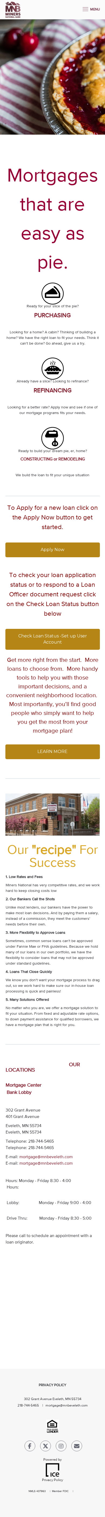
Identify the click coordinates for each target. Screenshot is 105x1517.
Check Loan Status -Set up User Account (53, 639)
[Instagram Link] (61, 1447)
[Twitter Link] (45, 1447)
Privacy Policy (52, 1385)
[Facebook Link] (29, 1447)
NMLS (32, 1491)
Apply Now (52, 549)
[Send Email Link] (76, 1447)
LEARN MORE (52, 751)
